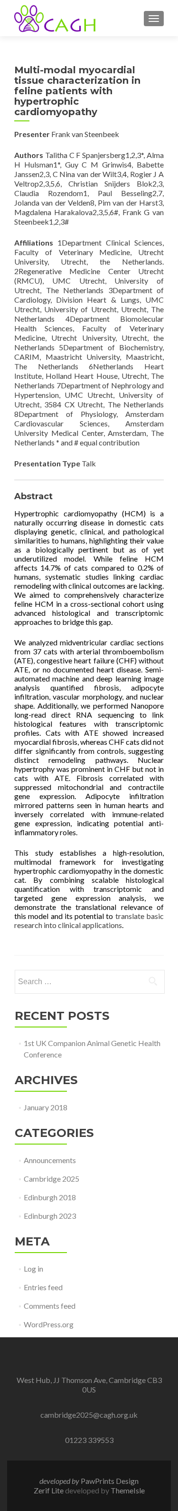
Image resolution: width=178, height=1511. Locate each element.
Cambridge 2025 (51, 1178)
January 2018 (45, 1107)
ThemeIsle (128, 1490)
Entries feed (43, 1287)
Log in (33, 1268)
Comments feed (49, 1305)
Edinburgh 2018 (50, 1197)
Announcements (50, 1160)
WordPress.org (49, 1324)
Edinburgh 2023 (50, 1215)
